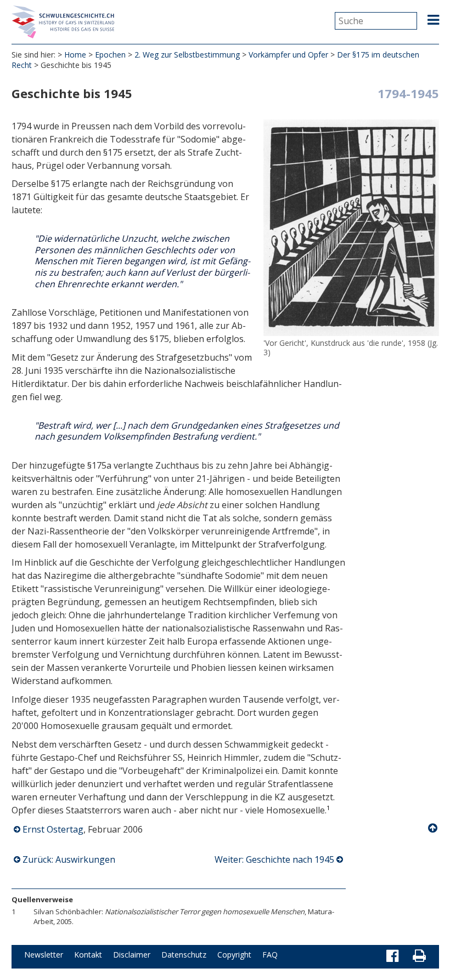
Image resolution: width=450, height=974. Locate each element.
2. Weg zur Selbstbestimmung (187, 54)
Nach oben (433, 828)
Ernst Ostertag (52, 829)
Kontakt (88, 954)
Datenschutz (183, 954)
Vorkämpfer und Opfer (288, 54)
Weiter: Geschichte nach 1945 (274, 859)
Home (75, 54)
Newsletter (43, 954)
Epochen (110, 54)
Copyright (234, 954)
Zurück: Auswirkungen (68, 859)
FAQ (270, 954)
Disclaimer (131, 954)
